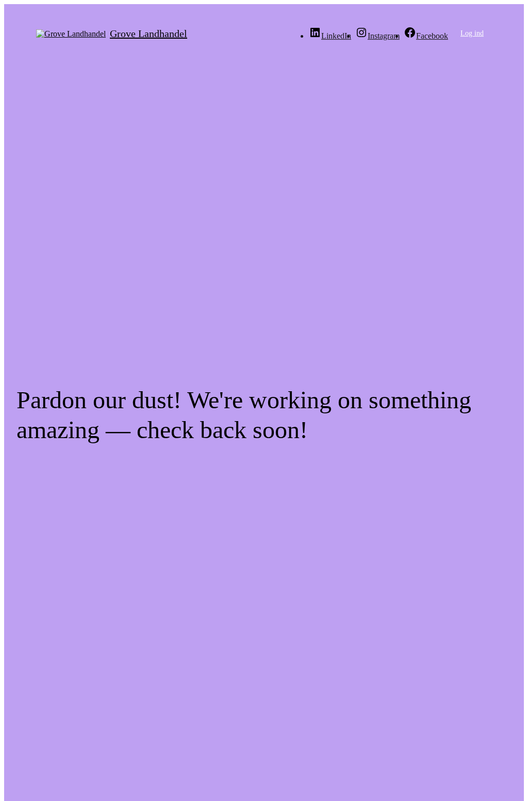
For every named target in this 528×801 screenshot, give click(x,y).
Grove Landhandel (148, 33)
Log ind (472, 33)
